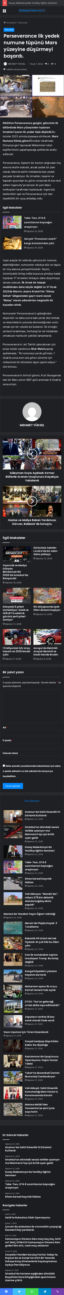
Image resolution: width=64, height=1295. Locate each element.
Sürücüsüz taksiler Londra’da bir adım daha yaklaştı (45, 551)
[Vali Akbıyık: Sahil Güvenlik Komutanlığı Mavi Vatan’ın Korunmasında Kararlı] (13, 1092)
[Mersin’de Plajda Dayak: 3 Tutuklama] (13, 927)
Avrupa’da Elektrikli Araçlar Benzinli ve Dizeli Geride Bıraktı (45, 651)
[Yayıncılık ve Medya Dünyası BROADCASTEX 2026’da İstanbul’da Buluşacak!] (17, 554)
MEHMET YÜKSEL (32, 425)
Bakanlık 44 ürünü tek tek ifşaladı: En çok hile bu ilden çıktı (42, 942)
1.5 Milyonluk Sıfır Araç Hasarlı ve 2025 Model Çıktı (16, 651)
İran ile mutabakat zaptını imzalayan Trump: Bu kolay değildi (41, 958)
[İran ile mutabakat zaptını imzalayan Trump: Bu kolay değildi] (13, 959)
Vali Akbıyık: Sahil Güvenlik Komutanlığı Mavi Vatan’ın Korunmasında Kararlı (41, 1091)
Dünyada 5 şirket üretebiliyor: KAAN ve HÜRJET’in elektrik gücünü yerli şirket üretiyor (16, 613)
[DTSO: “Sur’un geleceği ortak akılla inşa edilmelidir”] (13, 1006)
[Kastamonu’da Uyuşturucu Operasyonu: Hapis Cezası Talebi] (13, 1061)
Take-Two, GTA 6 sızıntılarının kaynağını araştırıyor (38, 222)
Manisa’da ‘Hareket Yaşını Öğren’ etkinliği (29, 914)
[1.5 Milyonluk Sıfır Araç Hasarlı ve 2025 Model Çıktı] (17, 637)
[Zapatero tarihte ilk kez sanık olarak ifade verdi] (13, 1021)
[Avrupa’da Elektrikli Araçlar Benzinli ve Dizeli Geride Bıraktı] (47, 637)
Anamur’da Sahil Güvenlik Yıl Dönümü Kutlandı (42, 813)
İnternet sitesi (10, 753)
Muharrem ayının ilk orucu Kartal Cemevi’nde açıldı (41, 988)
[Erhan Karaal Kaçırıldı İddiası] (13, 883)
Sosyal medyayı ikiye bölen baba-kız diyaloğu (41, 1043)
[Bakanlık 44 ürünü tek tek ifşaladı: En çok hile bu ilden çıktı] (13, 943)
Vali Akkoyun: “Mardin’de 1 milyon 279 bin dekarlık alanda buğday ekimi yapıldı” (41, 899)
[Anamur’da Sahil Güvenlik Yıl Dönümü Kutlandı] (13, 816)
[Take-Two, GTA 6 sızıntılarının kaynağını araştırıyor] (12, 222)
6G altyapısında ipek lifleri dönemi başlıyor (47, 608)
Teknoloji (22, 22)
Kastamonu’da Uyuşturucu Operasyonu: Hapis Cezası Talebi (42, 1060)
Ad (5, 727)
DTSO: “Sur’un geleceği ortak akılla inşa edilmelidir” (42, 1003)
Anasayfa (11, 22)
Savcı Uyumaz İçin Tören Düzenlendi (26, 1032)
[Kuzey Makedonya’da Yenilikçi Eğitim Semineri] (13, 851)
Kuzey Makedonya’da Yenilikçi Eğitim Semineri (33, 3)
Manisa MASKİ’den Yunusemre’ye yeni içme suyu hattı (40, 1108)
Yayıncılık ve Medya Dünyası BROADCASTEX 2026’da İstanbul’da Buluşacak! (15, 572)
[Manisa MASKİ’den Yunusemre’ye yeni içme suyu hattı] (13, 1109)
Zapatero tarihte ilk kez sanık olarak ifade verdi (39, 1018)
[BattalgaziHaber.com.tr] (32, 10)
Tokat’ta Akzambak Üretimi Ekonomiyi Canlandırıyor (42, 1074)
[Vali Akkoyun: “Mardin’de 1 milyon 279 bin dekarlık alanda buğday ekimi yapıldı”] (13, 898)
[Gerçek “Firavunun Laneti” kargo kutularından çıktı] (12, 243)
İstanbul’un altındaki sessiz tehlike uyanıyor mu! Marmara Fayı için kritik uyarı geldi (42, 832)
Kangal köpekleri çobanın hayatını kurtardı (41, 973)
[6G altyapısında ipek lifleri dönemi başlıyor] (47, 595)
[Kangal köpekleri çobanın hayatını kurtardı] (13, 975)
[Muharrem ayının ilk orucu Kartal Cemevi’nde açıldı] (13, 991)
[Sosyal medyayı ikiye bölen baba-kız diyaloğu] (13, 1046)
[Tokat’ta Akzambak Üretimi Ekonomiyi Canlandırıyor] (13, 1077)
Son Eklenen (32, 800)
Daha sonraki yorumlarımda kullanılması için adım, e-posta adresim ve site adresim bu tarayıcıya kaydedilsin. (32, 771)
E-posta (8, 740)
